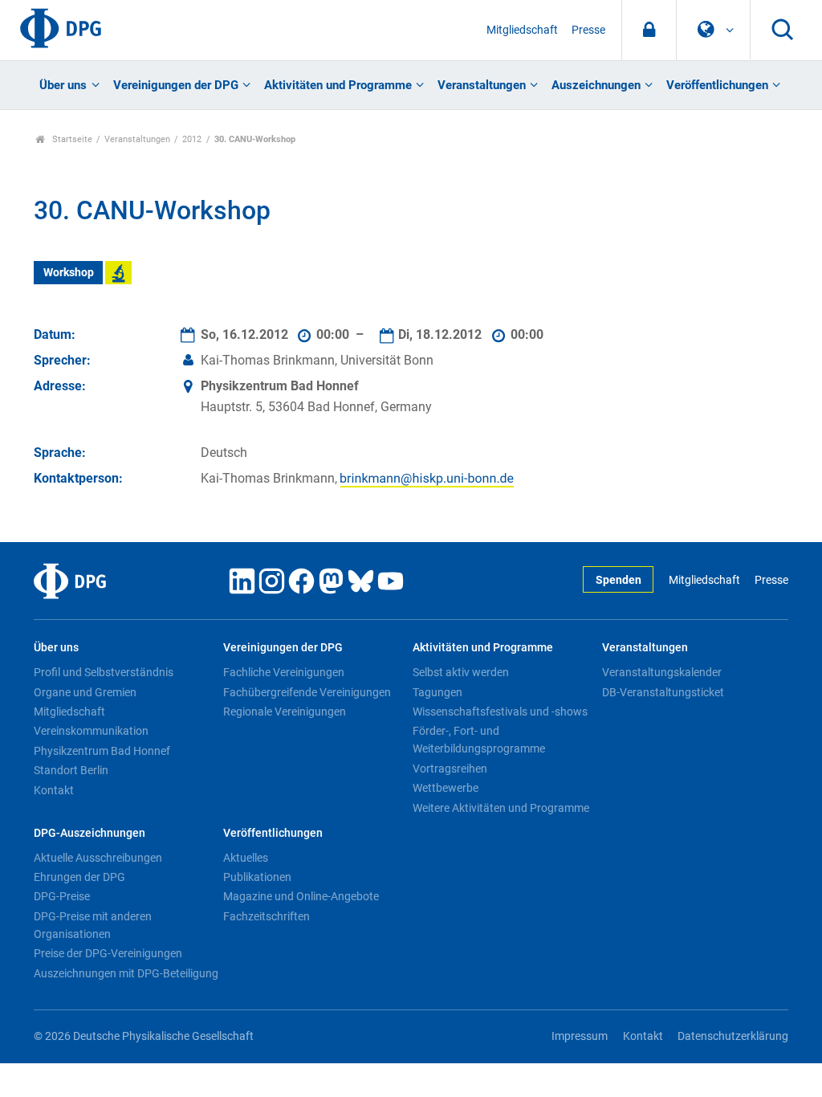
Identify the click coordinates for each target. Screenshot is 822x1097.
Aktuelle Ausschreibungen (98, 857)
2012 (191, 139)
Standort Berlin (71, 770)
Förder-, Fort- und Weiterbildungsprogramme (479, 739)
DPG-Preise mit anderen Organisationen (93, 925)
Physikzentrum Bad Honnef (102, 750)
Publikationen (257, 877)
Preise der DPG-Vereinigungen (108, 953)
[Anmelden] (649, 30)
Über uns (63, 85)
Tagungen (437, 692)
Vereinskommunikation (91, 730)
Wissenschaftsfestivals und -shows (500, 711)
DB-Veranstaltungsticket (663, 692)
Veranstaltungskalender (662, 672)
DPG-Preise (62, 896)
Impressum (579, 1036)
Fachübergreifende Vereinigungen (307, 692)
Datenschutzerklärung (733, 1036)
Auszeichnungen (596, 85)
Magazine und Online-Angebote (301, 896)
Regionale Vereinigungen (284, 711)
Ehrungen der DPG (79, 877)
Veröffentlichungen (717, 85)
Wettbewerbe (445, 787)
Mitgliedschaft (522, 30)
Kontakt (54, 790)
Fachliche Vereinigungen (283, 672)
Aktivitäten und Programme (338, 85)
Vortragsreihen (450, 768)
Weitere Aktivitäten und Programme (501, 807)
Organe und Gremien (85, 692)
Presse (588, 30)
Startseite (71, 139)
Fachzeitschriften (266, 916)
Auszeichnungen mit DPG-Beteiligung (126, 973)
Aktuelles (245, 857)
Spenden (618, 580)
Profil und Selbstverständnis (103, 672)
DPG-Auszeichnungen (89, 833)
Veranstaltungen (481, 85)
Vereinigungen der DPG (175, 85)
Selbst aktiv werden (461, 672)
